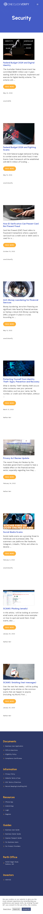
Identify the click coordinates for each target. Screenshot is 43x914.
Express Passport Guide (13, 838)
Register (8, 814)
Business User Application (14, 746)
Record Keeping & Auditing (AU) (16, 786)
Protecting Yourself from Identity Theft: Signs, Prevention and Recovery (21, 380)
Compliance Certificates (13, 758)
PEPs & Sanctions (11, 750)
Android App (9, 806)
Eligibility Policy (10, 754)
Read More (9, 87)
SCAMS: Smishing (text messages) (19, 682)
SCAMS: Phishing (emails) (15, 608)
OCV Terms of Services (13, 782)
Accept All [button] (26, 909)
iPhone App (9, 802)
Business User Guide (12, 830)
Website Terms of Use (12, 778)
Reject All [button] (16, 909)
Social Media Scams (13, 532)
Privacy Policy (10, 774)
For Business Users (11, 842)
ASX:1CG (8, 880)
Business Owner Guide (13, 834)
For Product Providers (12, 846)
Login (7, 810)
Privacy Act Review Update (16, 458)
